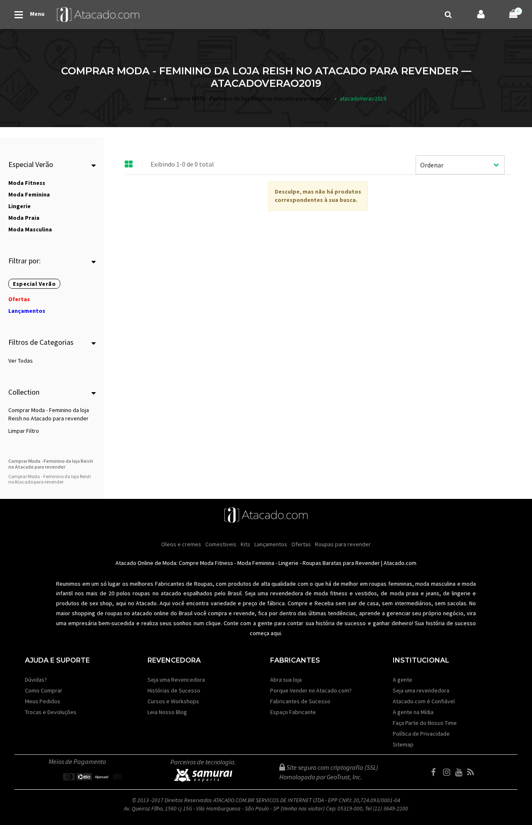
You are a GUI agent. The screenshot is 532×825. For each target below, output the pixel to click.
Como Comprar (43, 690)
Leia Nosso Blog (167, 712)
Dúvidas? (36, 679)
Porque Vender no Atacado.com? (311, 690)
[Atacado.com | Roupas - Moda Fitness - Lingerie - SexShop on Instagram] (448, 772)
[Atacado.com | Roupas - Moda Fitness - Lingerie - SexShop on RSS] (472, 772)
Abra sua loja (286, 679)
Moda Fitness (216, 563)
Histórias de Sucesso (174, 690)
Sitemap (403, 744)
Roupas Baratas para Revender (341, 563)
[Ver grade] (129, 164)
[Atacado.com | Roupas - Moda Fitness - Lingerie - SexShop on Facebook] (436, 772)
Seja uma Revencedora (176, 679)
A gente (402, 679)
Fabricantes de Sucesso (300, 701)
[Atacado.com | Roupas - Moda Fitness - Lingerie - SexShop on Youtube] (460, 772)
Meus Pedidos (42, 701)
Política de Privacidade (421, 733)
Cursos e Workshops (173, 701)
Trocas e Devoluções (50, 712)
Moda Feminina (255, 563)
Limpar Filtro (23, 431)
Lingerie (288, 563)
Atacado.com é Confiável (424, 701)
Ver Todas (20, 360)
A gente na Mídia (413, 712)
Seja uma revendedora (421, 690)
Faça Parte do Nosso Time (425, 723)
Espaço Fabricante (293, 712)
